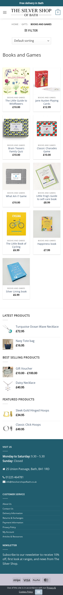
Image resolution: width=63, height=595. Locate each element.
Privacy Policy (9, 527)
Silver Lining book (16, 291)
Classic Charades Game (47, 150)
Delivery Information (13, 513)
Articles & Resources (13, 536)
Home (15, 24)
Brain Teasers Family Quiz (16, 150)
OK (38, 591)
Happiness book (46, 243)
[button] (5, 12)
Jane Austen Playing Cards (46, 102)
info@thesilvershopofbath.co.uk (21, 481)
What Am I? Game (16, 196)
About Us (7, 503)
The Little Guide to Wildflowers (16, 102)
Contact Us (8, 508)
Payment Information (13, 522)
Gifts (24, 24)
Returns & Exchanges (13, 517)
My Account (8, 531)
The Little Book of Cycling (16, 245)
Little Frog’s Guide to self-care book (46, 197)
